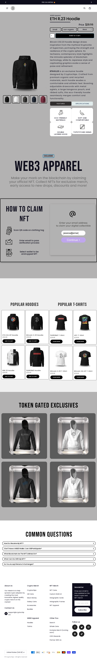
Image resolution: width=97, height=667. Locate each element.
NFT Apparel (54, 605)
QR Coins (30, 594)
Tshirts (29, 626)
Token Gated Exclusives (48, 405)
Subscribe (82, 610)
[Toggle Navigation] (7, 8)
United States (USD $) (15, 652)
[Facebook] (74, 627)
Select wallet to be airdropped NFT (29, 253)
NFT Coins (53, 590)
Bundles (30, 609)
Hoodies (30, 622)
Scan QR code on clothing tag (29, 230)
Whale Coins (54, 626)
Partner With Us (55, 640)
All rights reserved (21, 657)
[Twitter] (81, 627)
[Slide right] (91, 2)
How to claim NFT (24, 214)
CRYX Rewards (55, 636)
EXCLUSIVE (48, 156)
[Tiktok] (81, 634)
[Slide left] (6, 2)
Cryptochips (31, 590)
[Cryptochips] (13, 8)
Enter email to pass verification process (29, 241)
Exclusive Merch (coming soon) (59, 631)
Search (52, 622)
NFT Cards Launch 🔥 (48, 2)
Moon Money (32, 598)
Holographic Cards (57, 598)
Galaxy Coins (32, 601)
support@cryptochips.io (16, 613)
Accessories (31, 605)
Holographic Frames (57, 601)
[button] (84, 8)
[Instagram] (88, 627)
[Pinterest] (74, 634)
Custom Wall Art (56, 594)
